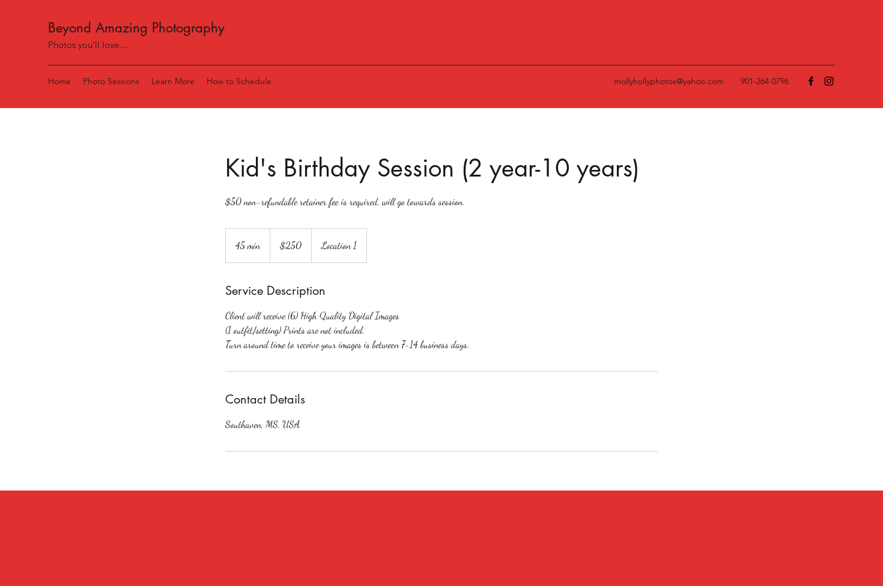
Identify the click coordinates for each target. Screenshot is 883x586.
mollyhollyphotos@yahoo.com (669, 81)
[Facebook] (811, 81)
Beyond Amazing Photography (136, 27)
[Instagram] (829, 81)
